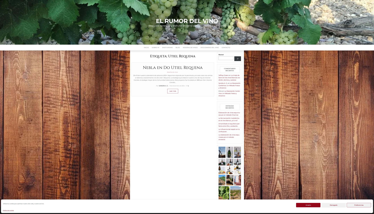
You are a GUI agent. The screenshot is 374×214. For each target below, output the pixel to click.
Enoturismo (167, 47)
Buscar (221, 55)
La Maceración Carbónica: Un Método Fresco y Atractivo (229, 85)
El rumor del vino (187, 20)
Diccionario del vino (210, 47)
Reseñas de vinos (190, 47)
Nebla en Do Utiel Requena (173, 67)
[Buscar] (237, 58)
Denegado (333, 205)
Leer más (172, 91)
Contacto (226, 47)
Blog (178, 47)
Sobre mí (155, 47)
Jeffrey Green (223, 75)
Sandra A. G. (164, 86)
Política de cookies (8, 210)
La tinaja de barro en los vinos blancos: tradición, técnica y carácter (229, 77)
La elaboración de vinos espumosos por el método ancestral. (229, 137)
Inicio (146, 47)
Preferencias (359, 205)
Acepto (308, 205)
